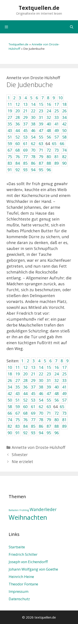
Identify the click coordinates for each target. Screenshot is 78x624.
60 (25, 406)
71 (49, 413)
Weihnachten (28, 517)
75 (17, 419)
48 (56, 393)
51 (17, 400)
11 (17, 367)
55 (49, 400)
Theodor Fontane (23, 583)
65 (62, 406)
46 (41, 393)
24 (56, 373)
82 (10, 426)
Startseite (17, 546)
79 (49, 419)
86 (41, 426)
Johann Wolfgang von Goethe (33, 569)
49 (64, 393)
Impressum (18, 591)
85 (33, 426)
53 (33, 400)
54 (41, 400)
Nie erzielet (22, 461)
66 (10, 413)
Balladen (14, 510)
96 (56, 432)
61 (33, 406)
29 (33, 380)
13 (33, 367)
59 (17, 406)
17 (64, 367)
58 (10, 406)
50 (10, 400)
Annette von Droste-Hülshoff (38, 447)
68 (25, 413)
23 (49, 373)
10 (10, 367)
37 (33, 387)
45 (33, 393)
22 (41, 373)
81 (64, 419)
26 (10, 380)
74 (10, 419)
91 (17, 432)
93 (33, 432)
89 (64, 426)
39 (49, 387)
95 (49, 432)
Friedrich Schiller (23, 554)
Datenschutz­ (19, 598)
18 (10, 373)
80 (56, 419)
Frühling (24, 510)
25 (64, 373)
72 (56, 413)
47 (49, 393)
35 (17, 387)
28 (25, 380)
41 (64, 387)
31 (49, 380)
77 (33, 419)
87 (49, 426)
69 (33, 413)
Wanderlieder (43, 509)
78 (41, 419)
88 (56, 426)
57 (64, 400)
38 (41, 387)
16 (56, 367)
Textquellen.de (39, 7)
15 (49, 367)
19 (17, 373)
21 (33, 373)
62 (41, 406)
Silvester (20, 454)
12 (25, 367)
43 (17, 393)
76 (25, 419)
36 (25, 387)
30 (41, 380)
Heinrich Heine (21, 576)
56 (56, 400)
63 (49, 406)
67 (17, 413)
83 (17, 426)
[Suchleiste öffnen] (71, 26)
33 (64, 380)
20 (25, 373)
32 (56, 380)
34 (10, 387)
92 (25, 432)
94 (41, 432)
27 (17, 380)
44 (25, 393)
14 (41, 367)
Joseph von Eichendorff (28, 561)
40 (56, 387)
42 (10, 393)
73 (64, 413)
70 (41, 413)
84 (25, 426)
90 (10, 432)
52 (25, 400)
